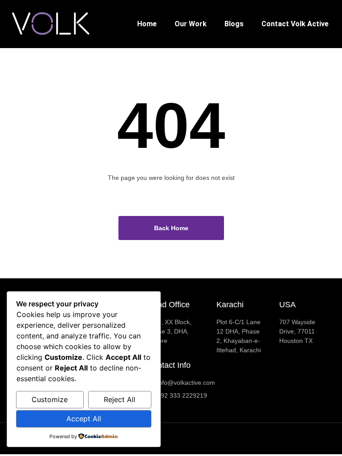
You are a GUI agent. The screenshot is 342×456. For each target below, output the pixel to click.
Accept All (83, 418)
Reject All (119, 399)
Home (147, 24)
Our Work (191, 24)
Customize (50, 399)
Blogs (234, 24)
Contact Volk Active (295, 24)
